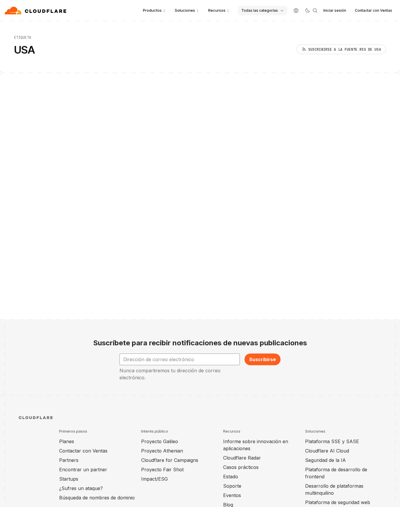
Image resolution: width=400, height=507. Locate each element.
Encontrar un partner (83, 469)
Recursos (216, 10)
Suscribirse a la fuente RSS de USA (344, 49)
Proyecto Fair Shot (162, 469)
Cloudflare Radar (242, 458)
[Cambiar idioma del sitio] (296, 10)
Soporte (232, 486)
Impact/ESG (154, 479)
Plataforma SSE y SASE (332, 441)
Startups (68, 479)
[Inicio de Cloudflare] (36, 10)
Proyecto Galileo (159, 441)
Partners (68, 460)
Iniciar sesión (334, 10)
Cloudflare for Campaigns (169, 460)
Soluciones (185, 10)
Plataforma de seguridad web (337, 502)
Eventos (232, 495)
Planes (66, 441)
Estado (230, 476)
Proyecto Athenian (162, 451)
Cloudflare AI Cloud (327, 451)
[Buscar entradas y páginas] (315, 10)
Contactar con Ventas (373, 10)
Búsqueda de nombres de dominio (97, 498)
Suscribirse (262, 359)
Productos (152, 10)
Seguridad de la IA (325, 460)
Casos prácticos (241, 467)
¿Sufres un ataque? (81, 488)
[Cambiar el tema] (307, 10)
